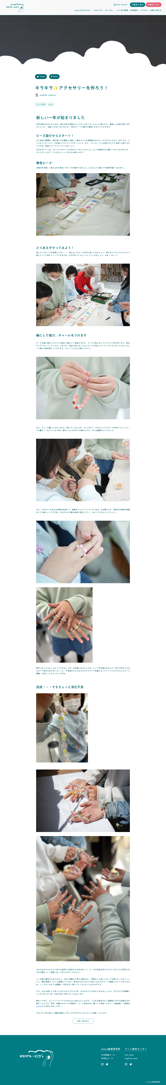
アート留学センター (136, 1049)
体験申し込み (154, 4)
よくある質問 (122, 10)
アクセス (144, 10)
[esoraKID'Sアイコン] (15, 7)
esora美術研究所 (110, 1049)
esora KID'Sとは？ (83, 10)
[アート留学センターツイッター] (130, 1064)
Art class (129, 1055)
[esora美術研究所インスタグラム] (103, 1064)
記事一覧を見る (83, 1021)
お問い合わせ (155, 10)
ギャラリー (110, 10)
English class (131, 1058)
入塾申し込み (138, 4)
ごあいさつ (98, 10)
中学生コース (107, 1058)
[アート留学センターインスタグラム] (126, 1064)
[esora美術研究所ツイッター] (107, 1064)
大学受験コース (108, 1055)
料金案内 (134, 10)
